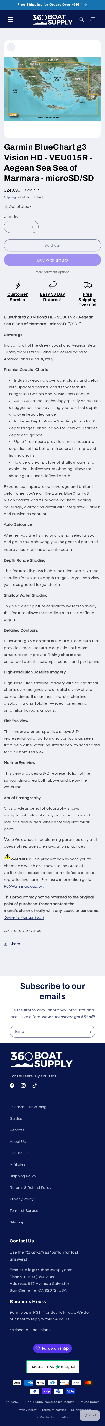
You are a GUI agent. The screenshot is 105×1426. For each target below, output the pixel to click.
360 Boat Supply (31, 1402)
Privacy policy (26, 1410)
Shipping (10, 197)
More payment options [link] (52, 272)
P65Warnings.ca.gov (23, 886)
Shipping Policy (23, 1176)
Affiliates (17, 1164)
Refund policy (88, 1402)
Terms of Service (24, 1211)
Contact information (55, 1417)
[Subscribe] (89, 1032)
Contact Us (19, 1153)
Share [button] (15, 944)
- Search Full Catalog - (29, 1107)
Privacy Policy (22, 1199)
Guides (16, 1118)
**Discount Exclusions (30, 1330)
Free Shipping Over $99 (87, 299)
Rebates (17, 1130)
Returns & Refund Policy (30, 1188)
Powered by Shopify (59, 1402)
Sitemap (17, 1222)
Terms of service (54, 1410)
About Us (18, 1142)
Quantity (11, 216)
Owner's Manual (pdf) (24, 917)
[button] (10, 19)
